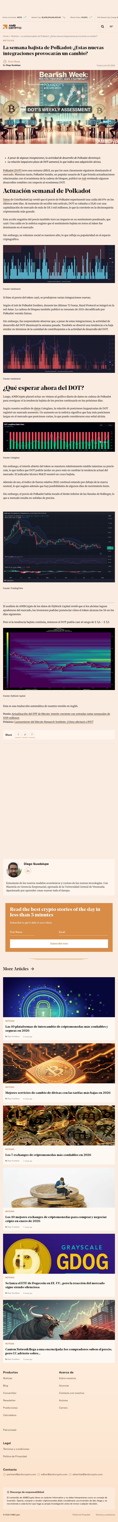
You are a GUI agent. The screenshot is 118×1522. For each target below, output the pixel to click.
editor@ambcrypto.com (54, 1474)
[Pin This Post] (32, 735)
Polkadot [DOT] (12, 170)
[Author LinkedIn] (28, 871)
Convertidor (9, 1393)
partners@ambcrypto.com (21, 1474)
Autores (63, 1400)
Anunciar (64, 1386)
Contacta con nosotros (71, 1393)
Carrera (63, 1408)
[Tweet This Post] (25, 735)
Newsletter (9, 1400)
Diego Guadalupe (13, 65)
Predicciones (10, 1408)
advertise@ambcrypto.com (88, 1474)
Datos (6, 199)
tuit (84, 178)
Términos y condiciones (16, 1449)
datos (37, 408)
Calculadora (9, 1415)
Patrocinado (9, 1430)
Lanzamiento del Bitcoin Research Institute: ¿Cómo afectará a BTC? (53, 721)
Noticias (8, 41)
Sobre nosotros (67, 1378)
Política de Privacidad (15, 1456)
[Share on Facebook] (18, 735)
